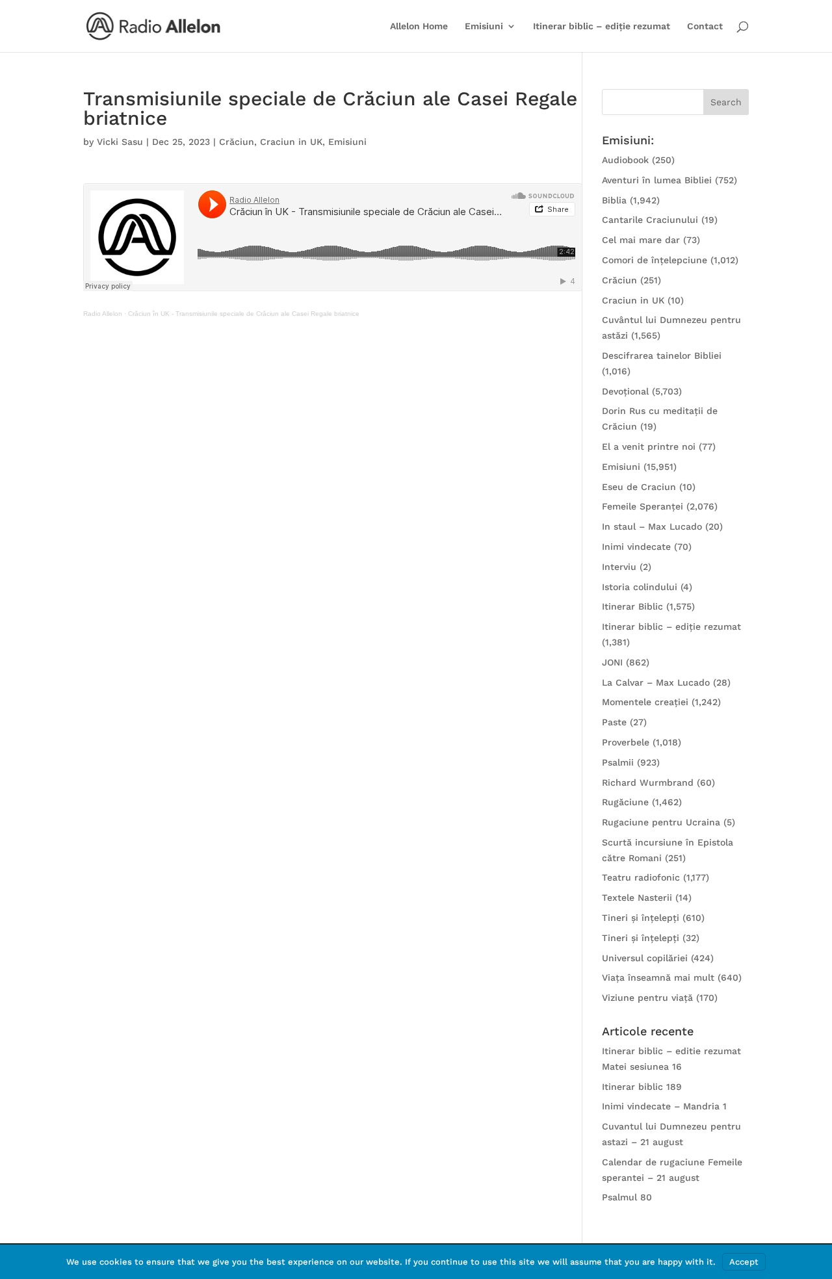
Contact (705, 26)
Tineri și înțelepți (640, 917)
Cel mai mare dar (641, 240)
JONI (612, 662)
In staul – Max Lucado (652, 526)
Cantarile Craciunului (650, 219)
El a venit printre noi (649, 446)
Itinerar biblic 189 (642, 1086)
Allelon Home (419, 26)
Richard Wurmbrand (648, 782)
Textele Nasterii (637, 897)
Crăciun (236, 141)
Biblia (614, 200)
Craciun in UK (291, 141)
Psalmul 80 (627, 1197)
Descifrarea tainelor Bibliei (662, 355)
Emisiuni (484, 26)
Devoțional (625, 391)
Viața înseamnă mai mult (658, 977)
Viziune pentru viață (647, 997)
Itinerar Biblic (632, 606)
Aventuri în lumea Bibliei (657, 180)
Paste (614, 722)
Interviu (619, 567)
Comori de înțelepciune (654, 260)
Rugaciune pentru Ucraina (661, 822)
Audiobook (625, 160)
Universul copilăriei (645, 958)
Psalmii (618, 762)
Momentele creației (645, 702)
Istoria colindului (639, 587)
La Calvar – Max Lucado (656, 682)
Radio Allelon (102, 313)
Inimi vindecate (636, 546)
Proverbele (625, 742)
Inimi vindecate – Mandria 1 (664, 1106)
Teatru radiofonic (641, 877)
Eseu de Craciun (639, 487)
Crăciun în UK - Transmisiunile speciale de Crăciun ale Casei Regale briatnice (243, 313)
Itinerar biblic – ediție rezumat (601, 26)
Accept (744, 1262)
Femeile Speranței (642, 506)
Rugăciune (625, 802)
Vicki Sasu (120, 141)
